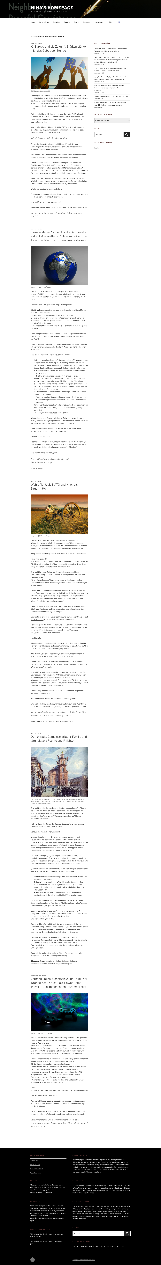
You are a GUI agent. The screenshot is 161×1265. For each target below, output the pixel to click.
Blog (75, 22)
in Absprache (51, 1080)
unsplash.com (123, 1167)
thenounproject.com (89, 1169)
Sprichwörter (44, 22)
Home (33, 22)
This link (33, 1234)
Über (111, 22)
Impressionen (98, 22)
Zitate (66, 22)
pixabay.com (103, 1169)
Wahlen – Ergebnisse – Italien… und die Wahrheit (111, 96)
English (96, 148)
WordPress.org (35, 1173)
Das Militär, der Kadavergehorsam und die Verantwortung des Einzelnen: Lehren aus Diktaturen (109, 87)
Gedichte (56, 22)
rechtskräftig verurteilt (59, 1051)
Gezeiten (86, 22)
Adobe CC (118, 1169)
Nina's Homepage (52, 7)
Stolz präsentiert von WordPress (84, 1260)
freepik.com (77, 1169)
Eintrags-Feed (35, 1165)
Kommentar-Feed (36, 1169)
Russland (64, 1080)
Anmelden (34, 1160)
